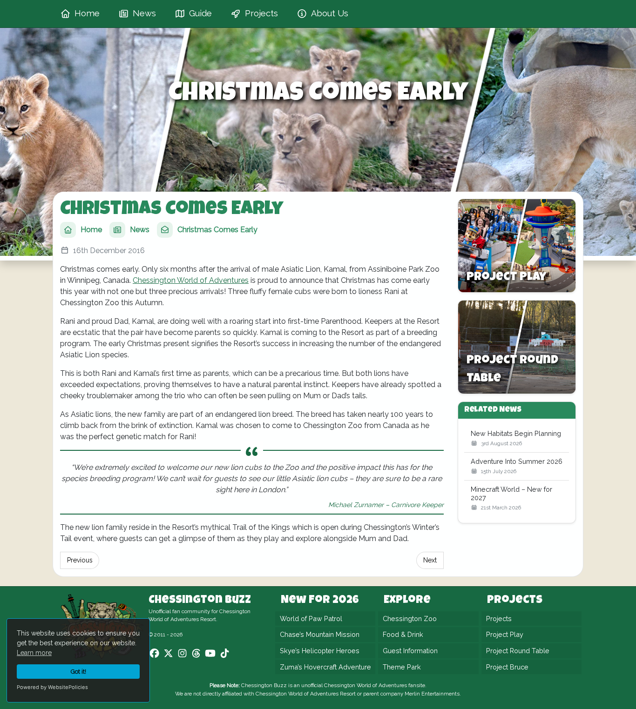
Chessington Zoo (410, 618)
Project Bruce (507, 667)
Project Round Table (517, 651)
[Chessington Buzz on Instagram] (182, 653)
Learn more (34, 652)
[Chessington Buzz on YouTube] (210, 653)
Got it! (78, 671)
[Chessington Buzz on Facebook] (154, 653)
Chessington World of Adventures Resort (306, 693)
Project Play (504, 635)
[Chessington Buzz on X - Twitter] (168, 653)
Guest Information (410, 651)
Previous (80, 560)
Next (430, 560)
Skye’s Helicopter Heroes (319, 651)
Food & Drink (403, 635)
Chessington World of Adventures (191, 280)
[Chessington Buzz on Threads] (196, 653)
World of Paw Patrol (311, 618)
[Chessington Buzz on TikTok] (224, 653)
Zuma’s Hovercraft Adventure (325, 667)
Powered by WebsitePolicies (52, 687)
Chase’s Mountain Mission (319, 635)
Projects (499, 618)
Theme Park (402, 667)
